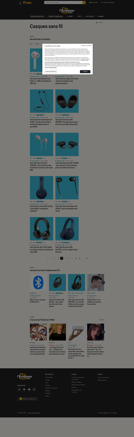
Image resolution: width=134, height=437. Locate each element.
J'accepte (85, 71)
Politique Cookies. (85, 60)
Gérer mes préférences (51, 71)
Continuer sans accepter (86, 45)
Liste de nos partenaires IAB (51, 67)
